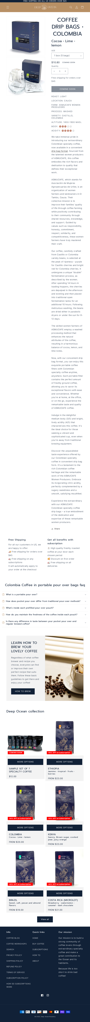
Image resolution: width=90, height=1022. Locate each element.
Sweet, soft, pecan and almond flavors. (25, 904)
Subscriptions (40, 949)
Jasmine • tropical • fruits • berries (61, 772)
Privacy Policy (14, 955)
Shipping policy (14, 961)
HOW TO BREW (23, 691)
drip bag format (59, 151)
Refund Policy (14, 966)
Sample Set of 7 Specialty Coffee (20, 770)
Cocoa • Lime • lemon (20, 837)
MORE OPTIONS (25, 762)
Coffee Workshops (16, 944)
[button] (8, 7)
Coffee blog (13, 938)
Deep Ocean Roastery (48, 1016)
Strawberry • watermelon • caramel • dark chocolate (61, 904)
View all (45, 919)
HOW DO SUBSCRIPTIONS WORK (18, 985)
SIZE (53, 51)
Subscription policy (17, 978)
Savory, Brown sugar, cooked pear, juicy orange (63, 838)
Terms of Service (15, 972)
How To (36, 955)
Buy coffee (38, 944)
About (35, 961)
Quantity (54, 66)
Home (35, 938)
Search (10, 949)
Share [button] (57, 529)
